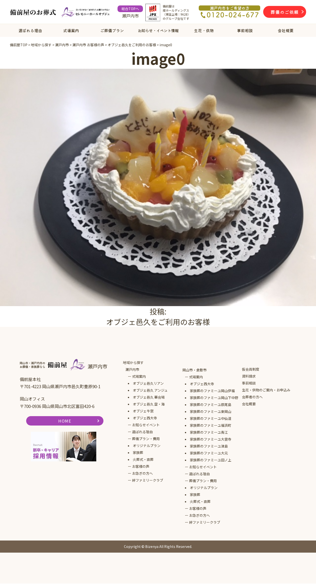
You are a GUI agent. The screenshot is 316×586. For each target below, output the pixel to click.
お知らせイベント (146, 424)
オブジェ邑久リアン (148, 383)
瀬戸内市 (132, 369)
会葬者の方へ (252, 396)
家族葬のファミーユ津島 (209, 446)
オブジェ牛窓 (143, 410)
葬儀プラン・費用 (146, 438)
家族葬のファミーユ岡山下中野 (214, 397)
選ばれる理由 (30, 30)
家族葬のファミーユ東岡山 (210, 411)
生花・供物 (204, 30)
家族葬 (138, 452)
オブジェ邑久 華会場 (149, 397)
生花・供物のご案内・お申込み (266, 389)
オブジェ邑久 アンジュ (150, 390)
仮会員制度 (250, 369)
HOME (64, 421)
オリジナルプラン (146, 445)
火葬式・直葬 (143, 459)
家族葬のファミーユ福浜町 (210, 425)
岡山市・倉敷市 (194, 369)
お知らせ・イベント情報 (158, 30)
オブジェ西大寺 (145, 417)
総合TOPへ (130, 8)
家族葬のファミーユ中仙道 (210, 418)
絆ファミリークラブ (147, 480)
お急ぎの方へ (142, 473)
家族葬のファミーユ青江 (209, 432)
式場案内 (71, 30)
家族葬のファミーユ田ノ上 (210, 459)
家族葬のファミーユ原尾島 (210, 404)
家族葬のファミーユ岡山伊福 (212, 390)
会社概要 (286, 30)
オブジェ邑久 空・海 (149, 404)
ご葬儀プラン (112, 30)
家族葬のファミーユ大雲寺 (210, 439)
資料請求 (249, 376)
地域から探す (133, 362)
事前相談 (245, 30)
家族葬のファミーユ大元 (209, 453)
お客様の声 (140, 466)
